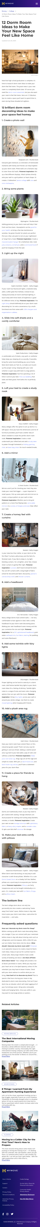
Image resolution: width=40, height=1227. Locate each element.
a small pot (16, 245)
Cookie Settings (24, 1179)
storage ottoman (20, 823)
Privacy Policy (6, 1192)
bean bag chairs (13, 447)
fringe (33, 891)
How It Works (6, 1179)
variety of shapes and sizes (20, 506)
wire (32, 180)
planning (7, 1134)
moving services (10, 1033)
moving (4, 11)
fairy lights (19, 697)
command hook (30, 245)
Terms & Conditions (8, 1194)
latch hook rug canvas (10, 764)
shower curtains (24, 577)
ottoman (20, 829)
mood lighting (7, 703)
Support (4, 1183)
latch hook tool (27, 762)
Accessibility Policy (8, 1205)
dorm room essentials (16, 92)
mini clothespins (8, 183)
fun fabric (19, 635)
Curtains (13, 568)
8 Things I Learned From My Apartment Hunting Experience (19, 1090)
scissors (8, 245)
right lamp (6, 303)
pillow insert (10, 894)
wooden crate (31, 826)
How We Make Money (26, 1199)
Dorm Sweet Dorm (9, 879)
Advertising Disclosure (27, 1194)
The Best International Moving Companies (18, 1039)
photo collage (22, 180)
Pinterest (33, 946)
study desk (33, 441)
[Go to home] (8, 4)
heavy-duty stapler (14, 826)
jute (3, 245)
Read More (6, 1056)
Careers (4, 1187)
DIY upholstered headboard (24, 632)
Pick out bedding (25, 377)
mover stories (9, 1084)
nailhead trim (11, 635)
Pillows (24, 885)
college (11, 11)
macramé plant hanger (10, 242)
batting (26, 635)
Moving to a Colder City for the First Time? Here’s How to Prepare (18, 1142)
